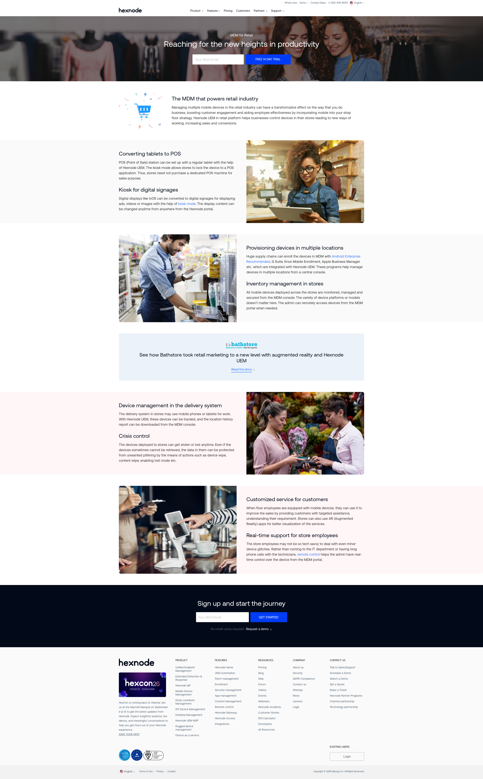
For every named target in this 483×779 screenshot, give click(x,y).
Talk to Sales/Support (342, 667)
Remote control (224, 706)
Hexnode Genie (224, 667)
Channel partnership (342, 701)
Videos (262, 690)
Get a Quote (337, 684)
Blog (261, 673)
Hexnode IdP (182, 685)
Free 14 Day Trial (268, 59)
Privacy (160, 771)
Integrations (222, 723)
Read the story (241, 369)
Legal (296, 706)
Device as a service (187, 735)
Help (261, 678)
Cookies (172, 771)
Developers (265, 723)
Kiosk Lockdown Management (185, 702)
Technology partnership (344, 706)
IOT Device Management (190, 709)
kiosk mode (186, 204)
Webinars (264, 701)
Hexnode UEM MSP (186, 720)
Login (347, 756)
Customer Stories (268, 712)
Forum (262, 684)
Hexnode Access (225, 718)
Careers (297, 701)
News (296, 695)
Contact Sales (318, 2)
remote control (308, 554)
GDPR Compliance (304, 678)
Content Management (228, 701)
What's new (291, 2)
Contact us (299, 684)
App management (225, 695)
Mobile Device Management (183, 693)
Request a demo (257, 629)
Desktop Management (188, 714)
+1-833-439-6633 (338, 2)
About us (298, 667)
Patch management (227, 678)
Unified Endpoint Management (185, 669)
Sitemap (298, 690)
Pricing (228, 10)
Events (262, 695)
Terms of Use (146, 771)
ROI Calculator (267, 718)
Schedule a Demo (340, 673)
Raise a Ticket (338, 690)
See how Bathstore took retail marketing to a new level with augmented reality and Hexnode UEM (241, 357)
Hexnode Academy (269, 706)
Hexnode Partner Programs (346, 695)
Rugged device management (184, 728)
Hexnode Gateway (226, 712)
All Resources (266, 729)
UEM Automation (225, 673)
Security (298, 673)
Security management (228, 690)
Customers (243, 10)
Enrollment (221, 684)
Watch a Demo (339, 678)
